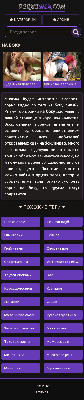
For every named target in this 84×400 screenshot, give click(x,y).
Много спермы (59, 355)
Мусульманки (58, 368)
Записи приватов (19, 328)
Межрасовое (58, 341)
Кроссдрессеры (18, 288)
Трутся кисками (18, 275)
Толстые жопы (17, 341)
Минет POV (14, 355)
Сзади (52, 302)
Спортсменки (16, 262)
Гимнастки (13, 235)
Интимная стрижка (63, 262)
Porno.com (42, 7)
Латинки (12, 302)
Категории (24, 19)
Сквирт (53, 235)
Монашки (12, 368)
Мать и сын (56, 328)
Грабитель (13, 248)
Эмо (50, 275)
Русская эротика (61, 315)
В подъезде (14, 222)
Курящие (55, 288)
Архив (62, 19)
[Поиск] (76, 32)
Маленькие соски (19, 315)
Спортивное (57, 248)
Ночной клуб (58, 222)
